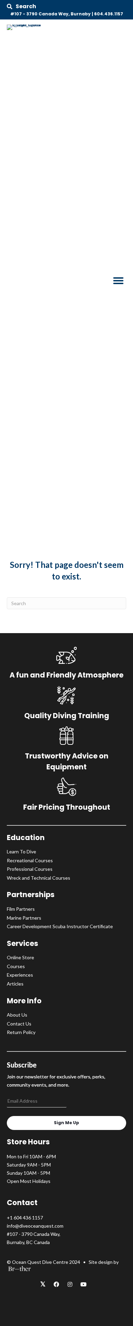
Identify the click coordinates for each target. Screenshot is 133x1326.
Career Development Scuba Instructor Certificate (60, 926)
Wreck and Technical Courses (38, 878)
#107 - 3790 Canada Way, (33, 1234)
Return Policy (21, 1032)
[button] (21, 6)
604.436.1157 (108, 14)
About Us (17, 1015)
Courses (16, 966)
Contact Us (19, 1024)
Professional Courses (30, 869)
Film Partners (21, 909)
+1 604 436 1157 (25, 1217)
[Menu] (118, 281)
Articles (15, 984)
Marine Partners (24, 918)
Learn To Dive (21, 851)
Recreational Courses (30, 860)
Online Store (20, 957)
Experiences (20, 975)
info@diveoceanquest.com (35, 1226)
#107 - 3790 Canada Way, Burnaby (50, 14)
